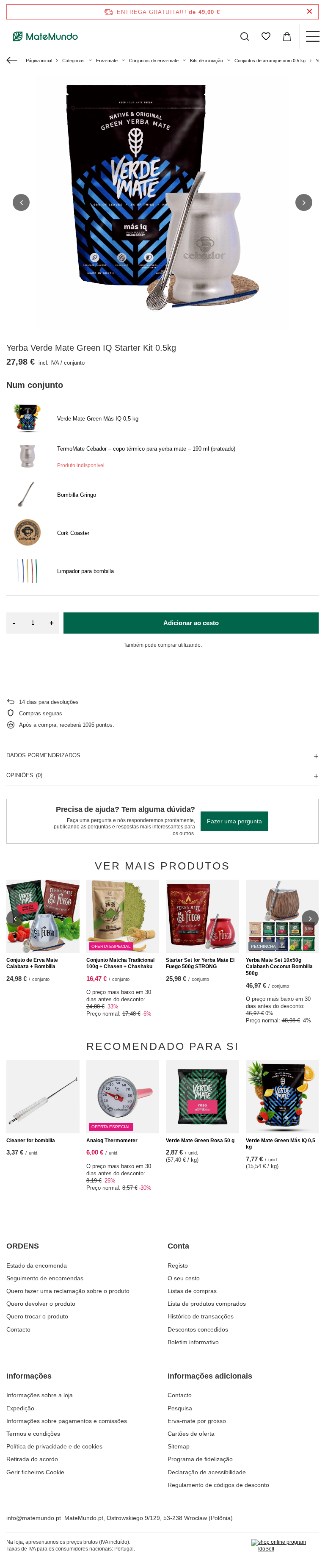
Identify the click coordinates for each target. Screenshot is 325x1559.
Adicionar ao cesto (191, 622)
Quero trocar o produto (37, 1316)
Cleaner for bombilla (30, 1141)
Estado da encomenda (36, 1265)
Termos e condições (33, 1433)
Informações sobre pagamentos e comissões (66, 1421)
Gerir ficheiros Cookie (35, 1472)
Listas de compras (192, 1291)
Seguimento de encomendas (44, 1278)
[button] (21, 202)
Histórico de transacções (201, 1316)
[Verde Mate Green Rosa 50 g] (202, 1096)
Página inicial (39, 60)
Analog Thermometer (112, 1141)
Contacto (18, 1329)
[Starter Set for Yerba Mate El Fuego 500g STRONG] (202, 916)
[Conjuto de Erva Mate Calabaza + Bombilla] (43, 916)
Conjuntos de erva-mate (154, 60)
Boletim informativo (193, 1342)
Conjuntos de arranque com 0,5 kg (270, 60)
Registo (178, 1265)
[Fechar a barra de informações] (309, 12)
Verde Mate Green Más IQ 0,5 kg (280, 1144)
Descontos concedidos (198, 1329)
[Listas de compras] (265, 36)
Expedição (20, 1408)
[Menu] (312, 36)
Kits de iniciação (206, 60)
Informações (29, 1376)
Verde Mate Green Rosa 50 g (200, 1141)
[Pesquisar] (244, 36)
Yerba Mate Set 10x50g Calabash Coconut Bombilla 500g (279, 966)
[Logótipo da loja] (45, 36)
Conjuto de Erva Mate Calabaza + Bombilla (32, 963)
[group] (162, 202)
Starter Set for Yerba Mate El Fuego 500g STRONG (200, 963)
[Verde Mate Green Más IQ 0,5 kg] (282, 1096)
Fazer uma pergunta (234, 821)
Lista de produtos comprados (207, 1303)
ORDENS (22, 1246)
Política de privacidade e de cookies (54, 1446)
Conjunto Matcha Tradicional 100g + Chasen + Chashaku (120, 963)
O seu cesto (184, 1278)
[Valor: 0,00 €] (286, 36)
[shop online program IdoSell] (285, 1545)
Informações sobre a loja (39, 1395)
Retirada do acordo (32, 1459)
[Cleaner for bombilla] (43, 1096)
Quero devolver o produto (40, 1303)
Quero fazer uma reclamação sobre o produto (67, 1291)
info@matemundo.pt (33, 1518)
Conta (178, 1246)
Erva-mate (107, 60)
